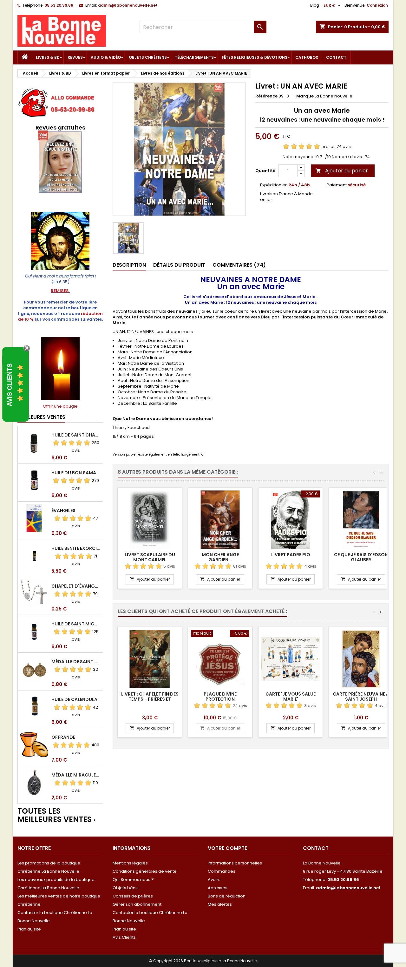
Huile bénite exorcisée (75, 548)
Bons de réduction (227, 896)
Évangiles (63, 510)
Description (129, 265)
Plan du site (29, 929)
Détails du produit (179, 265)
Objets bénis (126, 888)
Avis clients (9, 384)
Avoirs (214, 880)
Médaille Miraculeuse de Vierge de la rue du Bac (75, 774)
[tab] (129, 265)
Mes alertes (220, 904)
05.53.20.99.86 (58, 5)
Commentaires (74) (239, 265)
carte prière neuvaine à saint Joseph (361, 696)
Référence (266, 96)
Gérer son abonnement (137, 904)
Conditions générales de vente (145, 871)
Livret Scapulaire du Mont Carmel (150, 557)
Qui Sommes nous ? (133, 880)
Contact (336, 57)
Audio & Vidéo (106, 57)
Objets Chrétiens (148, 57)
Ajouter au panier (342, 170)
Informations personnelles (235, 863)
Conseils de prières (133, 896)
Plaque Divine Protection (220, 696)
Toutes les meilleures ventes (57, 815)
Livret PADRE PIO (290, 554)
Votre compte (227, 848)
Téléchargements (194, 57)
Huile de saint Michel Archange (75, 623)
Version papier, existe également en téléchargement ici (158, 454)
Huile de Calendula (74, 699)
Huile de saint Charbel (75, 434)
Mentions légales (130, 863)
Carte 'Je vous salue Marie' (290, 696)
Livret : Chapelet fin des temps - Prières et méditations (150, 699)
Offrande (63, 737)
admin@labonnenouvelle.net (128, 5)
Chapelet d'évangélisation (75, 586)
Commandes (221, 871)
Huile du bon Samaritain (75, 472)
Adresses (217, 888)
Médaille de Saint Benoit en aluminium (75, 661)
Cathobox (306, 57)
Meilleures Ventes (41, 417)
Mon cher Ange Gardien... (220, 557)
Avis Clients (124, 937)
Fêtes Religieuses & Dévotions (254, 57)
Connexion (377, 5)
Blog (314, 5)
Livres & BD (48, 57)
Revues (75, 57)
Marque (305, 96)
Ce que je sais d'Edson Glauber (361, 557)
